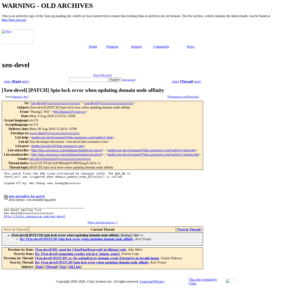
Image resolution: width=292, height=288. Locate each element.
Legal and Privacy (152, 281)
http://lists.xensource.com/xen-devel (34, 216)
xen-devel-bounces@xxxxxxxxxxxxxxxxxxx (60, 159)
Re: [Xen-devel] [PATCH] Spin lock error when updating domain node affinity (77, 239)
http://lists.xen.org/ (14, 20)
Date (16, 81)
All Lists (106, 75)
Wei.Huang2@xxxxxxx (69, 111)
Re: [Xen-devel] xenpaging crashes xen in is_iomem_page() (77, 254)
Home (93, 46)
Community (161, 46)
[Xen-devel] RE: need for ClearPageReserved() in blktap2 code (80, 249)
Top (96, 75)
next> (25, 81)
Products (112, 46)
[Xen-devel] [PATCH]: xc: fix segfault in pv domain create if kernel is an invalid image (97, 258)
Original (193, 96)
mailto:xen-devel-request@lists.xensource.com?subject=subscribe (152, 150)
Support (136, 46)
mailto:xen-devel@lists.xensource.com (57, 146)
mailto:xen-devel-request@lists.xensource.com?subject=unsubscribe (153, 154)
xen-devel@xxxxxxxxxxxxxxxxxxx (55, 103)
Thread (186, 81)
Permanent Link (177, 96)
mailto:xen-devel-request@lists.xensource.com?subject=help (72, 137)
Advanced (128, 79)
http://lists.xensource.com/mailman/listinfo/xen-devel (66, 150)
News (191, 46)
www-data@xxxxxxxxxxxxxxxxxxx (54, 133)
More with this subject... (102, 222)
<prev (7, 81)
